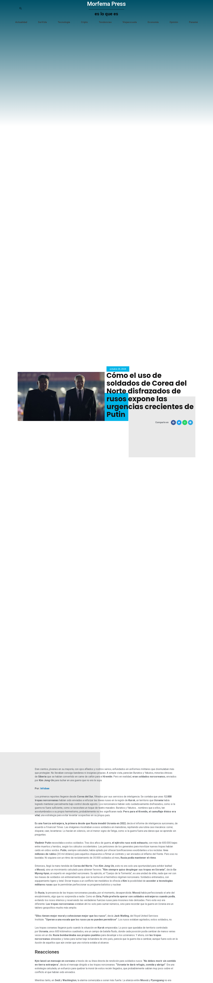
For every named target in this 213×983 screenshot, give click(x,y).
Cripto (84, 22)
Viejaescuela (130, 22)
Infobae (44, 788)
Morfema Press (106, 4)
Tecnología (64, 22)
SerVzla (42, 22)
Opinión (173, 22)
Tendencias (105, 22)
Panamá (193, 22)
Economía (153, 22)
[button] (173, 422)
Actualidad (21, 22)
